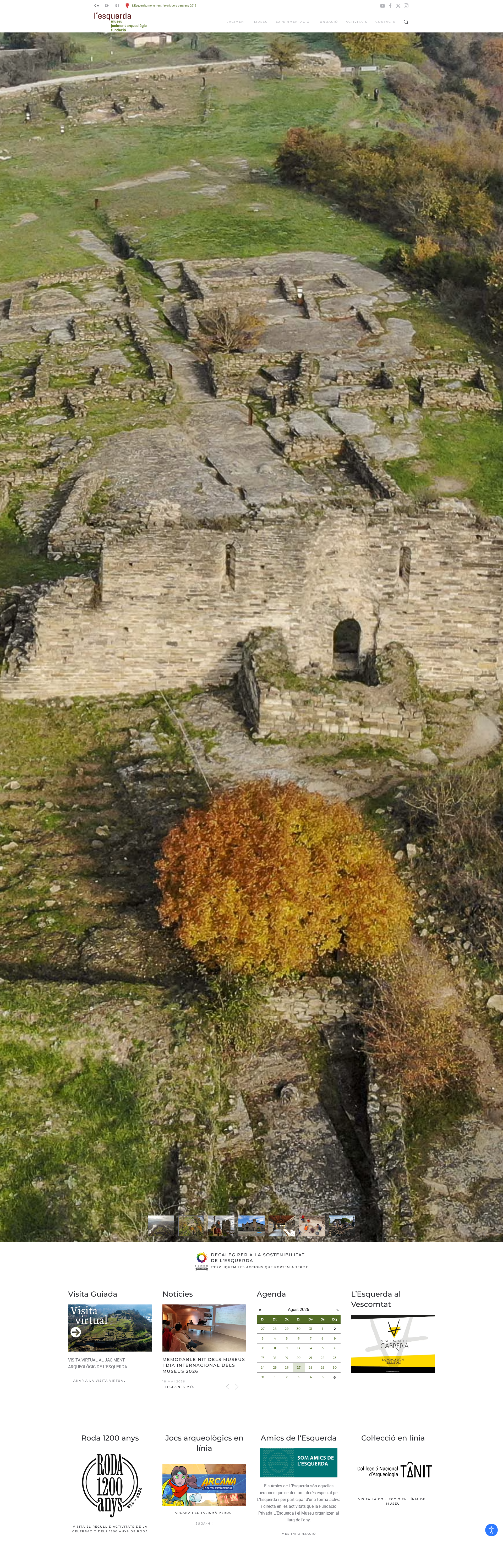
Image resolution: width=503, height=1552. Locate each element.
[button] (406, 22)
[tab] (161, 1225)
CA (97, 5)
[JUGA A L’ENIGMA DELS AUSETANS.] (204, 1495)
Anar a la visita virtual (99, 1380)
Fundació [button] (328, 22)
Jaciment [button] (236, 22)
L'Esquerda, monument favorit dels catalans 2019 (164, 5)
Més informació (299, 1534)
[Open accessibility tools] (491, 1530)
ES (117, 5)
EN (107, 5)
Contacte (385, 22)
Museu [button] (261, 22)
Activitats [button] (357, 22)
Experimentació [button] (293, 22)
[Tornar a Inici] (120, 22)
